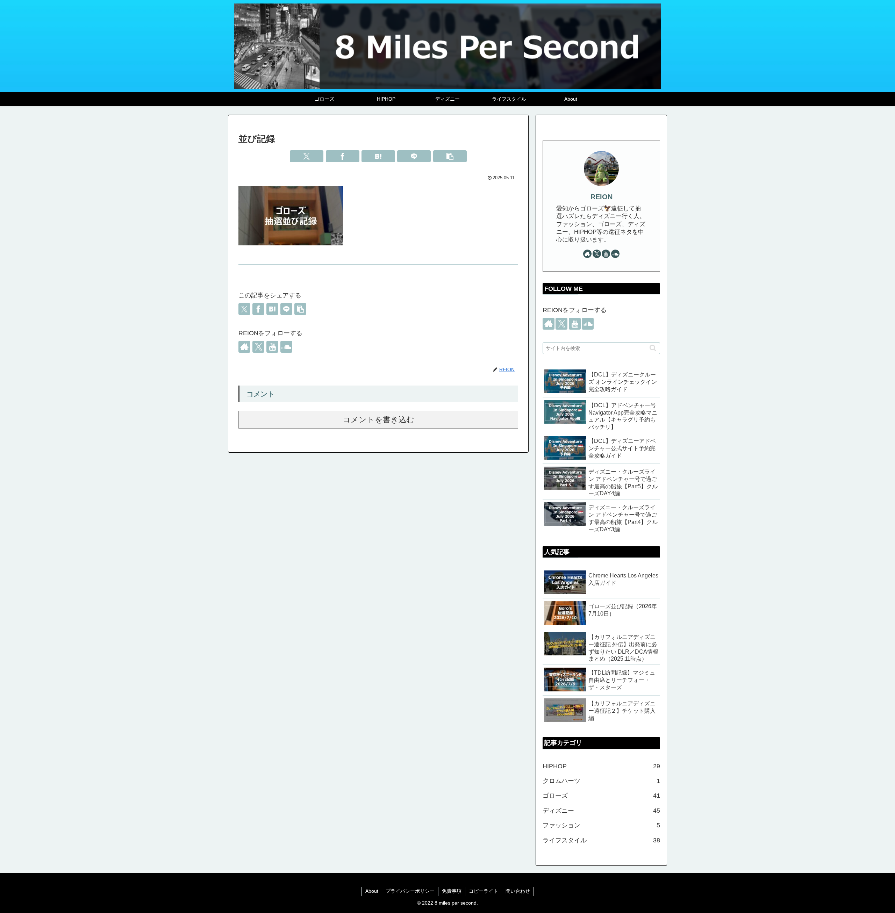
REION (601, 197)
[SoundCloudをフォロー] (286, 347)
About (371, 891)
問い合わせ (518, 891)
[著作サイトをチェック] (244, 347)
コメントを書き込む (378, 419)
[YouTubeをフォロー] (272, 347)
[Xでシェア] (306, 156)
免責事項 (451, 891)
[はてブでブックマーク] (378, 156)
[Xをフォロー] (258, 347)
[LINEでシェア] (414, 156)
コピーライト (483, 891)
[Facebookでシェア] (342, 156)
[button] (450, 156)
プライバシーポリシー (410, 891)
